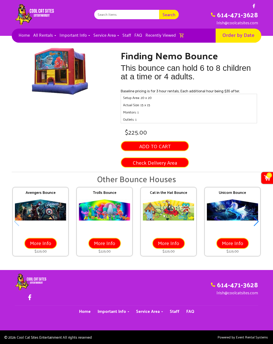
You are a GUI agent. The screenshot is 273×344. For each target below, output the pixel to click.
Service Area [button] (105, 35)
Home (24, 35)
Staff (126, 35)
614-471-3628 (237, 14)
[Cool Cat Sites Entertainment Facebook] (253, 7)
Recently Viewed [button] (160, 35)
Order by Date (238, 34)
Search (169, 14)
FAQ (138, 35)
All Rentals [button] (43, 35)
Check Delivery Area (155, 162)
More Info (40, 243)
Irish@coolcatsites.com (237, 22)
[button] (256, 221)
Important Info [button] (74, 35)
